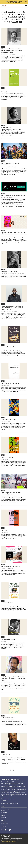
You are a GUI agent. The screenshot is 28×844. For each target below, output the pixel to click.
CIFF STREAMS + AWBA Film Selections (10, 164)
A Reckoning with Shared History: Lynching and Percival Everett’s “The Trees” (13, 678)
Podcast (3, 815)
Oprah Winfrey (6, 127)
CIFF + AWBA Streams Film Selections (13, 195)
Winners (3, 810)
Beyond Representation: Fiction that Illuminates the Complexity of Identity (14, 233)
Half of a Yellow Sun (7, 718)
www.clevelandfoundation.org (8, 841)
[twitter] (5, 830)
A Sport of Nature (7, 603)
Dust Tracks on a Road (8, 419)
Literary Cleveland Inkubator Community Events (11, 493)
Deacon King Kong (7, 457)
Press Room (4, 822)
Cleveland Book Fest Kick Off (10, 567)
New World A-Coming (8, 347)
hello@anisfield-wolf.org (7, 799)
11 (10, 770)
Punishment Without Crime (10, 383)
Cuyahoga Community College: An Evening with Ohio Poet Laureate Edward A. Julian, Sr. (12, 307)
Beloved (4, 530)
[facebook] (2, 830)
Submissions (4, 812)
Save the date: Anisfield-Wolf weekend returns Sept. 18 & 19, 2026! (14, 2)
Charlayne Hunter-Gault (9, 272)
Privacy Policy (4, 823)
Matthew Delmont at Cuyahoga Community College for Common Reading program (12, 50)
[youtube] (10, 830)
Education (3, 817)
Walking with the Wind (8, 639)
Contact (3, 820)
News (2, 814)
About (2, 818)
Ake (2, 90)
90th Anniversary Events (6, 809)
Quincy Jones (5, 754)
